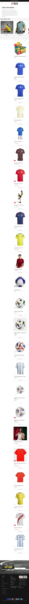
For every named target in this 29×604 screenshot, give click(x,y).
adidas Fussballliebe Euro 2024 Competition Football (20, 333)
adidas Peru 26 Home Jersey (18, 527)
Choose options (20, 81)
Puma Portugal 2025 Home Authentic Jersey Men (20, 463)
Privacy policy (17, 600)
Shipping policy (25, 600)
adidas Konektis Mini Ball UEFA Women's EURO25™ (19, 398)
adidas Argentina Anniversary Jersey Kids (19, 376)
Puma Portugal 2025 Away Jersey (18, 441)
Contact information (15, 601)
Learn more (20, 568)
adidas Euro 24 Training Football (18, 311)
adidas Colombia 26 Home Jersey (18, 506)
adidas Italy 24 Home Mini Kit (18, 141)
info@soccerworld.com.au (14, 586)
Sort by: (15, 40)
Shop (2, 579)
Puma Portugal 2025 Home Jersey (18, 485)
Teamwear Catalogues (5, 583)
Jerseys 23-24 (20, 34)
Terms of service (21, 600)
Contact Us (3, 586)
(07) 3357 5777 (14, 587)
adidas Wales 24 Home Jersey (18, 183)
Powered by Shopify (9, 600)
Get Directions (13, 582)
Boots (6, 34)
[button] (2, 3)
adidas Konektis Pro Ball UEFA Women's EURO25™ (19, 420)
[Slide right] (16, 37)
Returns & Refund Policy (5, 588)
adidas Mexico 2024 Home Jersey (18, 162)
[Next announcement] (27, 1)
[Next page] (22, 557)
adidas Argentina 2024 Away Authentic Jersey (19, 77)
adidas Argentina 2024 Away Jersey (19, 98)
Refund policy (13, 600)
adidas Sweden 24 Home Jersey (18, 226)
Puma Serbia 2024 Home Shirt (18, 269)
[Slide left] (13, 37)
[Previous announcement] (1, 1)
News (2, 581)
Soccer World (5, 600)
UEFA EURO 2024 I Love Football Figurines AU (20, 56)
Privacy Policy (4, 590)
